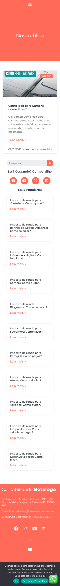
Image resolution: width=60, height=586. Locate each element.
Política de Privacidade (35, 581)
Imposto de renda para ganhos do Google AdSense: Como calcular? (29, 228)
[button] (30, 4)
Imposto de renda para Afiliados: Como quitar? (25, 403)
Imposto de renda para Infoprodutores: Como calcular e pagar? (25, 429)
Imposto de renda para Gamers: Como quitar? (25, 281)
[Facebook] (13, 180)
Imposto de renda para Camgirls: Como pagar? (26, 354)
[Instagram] (25, 528)
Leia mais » (17, 140)
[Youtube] (24, 180)
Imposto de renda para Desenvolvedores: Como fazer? (26, 457)
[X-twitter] (35, 180)
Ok (16, 581)
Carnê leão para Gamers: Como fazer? (26, 107)
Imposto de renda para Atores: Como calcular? (25, 379)
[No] (56, 573)
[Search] (50, 163)
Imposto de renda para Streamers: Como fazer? (26, 330)
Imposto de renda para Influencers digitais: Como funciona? (27, 255)
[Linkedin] (46, 180)
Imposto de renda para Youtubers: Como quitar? (27, 202)
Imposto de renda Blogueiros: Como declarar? (28, 306)
